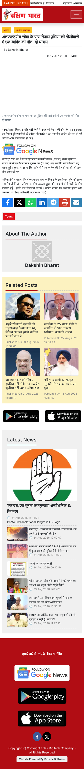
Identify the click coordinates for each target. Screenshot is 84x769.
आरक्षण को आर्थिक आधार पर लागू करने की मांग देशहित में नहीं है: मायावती (52, 617)
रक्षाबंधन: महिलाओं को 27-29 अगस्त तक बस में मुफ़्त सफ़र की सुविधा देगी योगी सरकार (52, 548)
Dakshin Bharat (18, 49)
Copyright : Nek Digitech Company (50, 748)
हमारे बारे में (29, 654)
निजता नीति (54, 654)
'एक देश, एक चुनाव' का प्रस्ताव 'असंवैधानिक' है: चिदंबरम (39, 508)
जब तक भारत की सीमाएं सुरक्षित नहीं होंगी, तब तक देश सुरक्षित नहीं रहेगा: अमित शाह (23, 384)
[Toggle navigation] (76, 14)
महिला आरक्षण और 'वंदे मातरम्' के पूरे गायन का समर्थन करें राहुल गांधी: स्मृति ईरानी (52, 583)
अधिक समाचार (23, 30)
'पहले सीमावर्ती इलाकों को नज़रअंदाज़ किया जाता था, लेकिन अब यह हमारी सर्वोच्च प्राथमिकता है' (22, 330)
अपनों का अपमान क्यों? (40, 563)
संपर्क (41, 654)
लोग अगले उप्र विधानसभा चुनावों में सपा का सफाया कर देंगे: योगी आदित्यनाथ (50, 600)
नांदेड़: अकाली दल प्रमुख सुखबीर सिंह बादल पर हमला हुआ (60, 384)
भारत (6, 30)
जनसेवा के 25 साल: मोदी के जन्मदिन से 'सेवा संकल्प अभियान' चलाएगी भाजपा (60, 328)
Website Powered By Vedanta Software (42, 759)
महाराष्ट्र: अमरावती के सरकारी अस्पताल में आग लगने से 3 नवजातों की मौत (52, 531)
